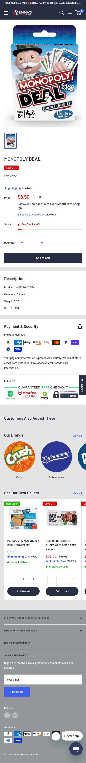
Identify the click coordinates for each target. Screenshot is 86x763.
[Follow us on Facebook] (7, 715)
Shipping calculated (29, 214)
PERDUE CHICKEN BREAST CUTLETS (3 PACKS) (23, 542)
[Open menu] (6, 13)
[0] (78, 12)
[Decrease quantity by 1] (22, 242)
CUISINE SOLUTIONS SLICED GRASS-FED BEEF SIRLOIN (61, 545)
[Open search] (61, 13)
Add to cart (43, 258)
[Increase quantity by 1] (41, 242)
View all (77, 435)
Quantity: (9, 242)
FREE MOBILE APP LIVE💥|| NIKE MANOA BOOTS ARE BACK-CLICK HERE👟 (43, 2)
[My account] (70, 13)
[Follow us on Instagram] (15, 715)
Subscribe (17, 692)
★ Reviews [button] (82, 385)
